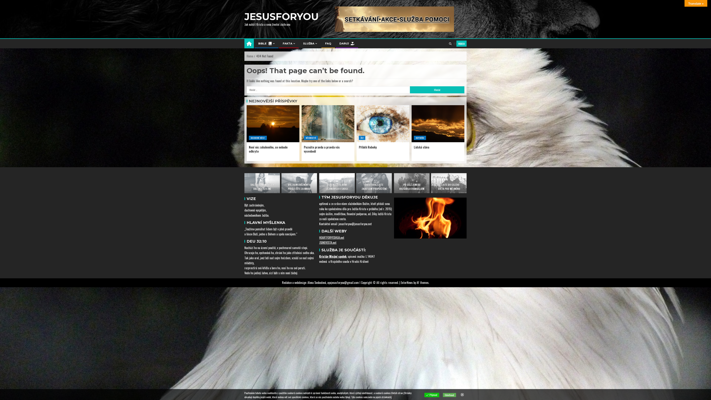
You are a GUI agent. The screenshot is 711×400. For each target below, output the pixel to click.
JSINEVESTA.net (327, 242)
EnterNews (407, 282)
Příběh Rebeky (368, 147)
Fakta (287, 43)
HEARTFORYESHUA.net (331, 237)
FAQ (328, 43)
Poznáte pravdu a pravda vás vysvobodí (322, 149)
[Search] (450, 43)
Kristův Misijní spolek (332, 256)
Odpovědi (420, 137)
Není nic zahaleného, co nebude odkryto (268, 149)
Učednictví (311, 137)
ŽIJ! (362, 137)
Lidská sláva (421, 147)
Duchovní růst (258, 137)
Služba (308, 43)
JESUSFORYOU (281, 16)
